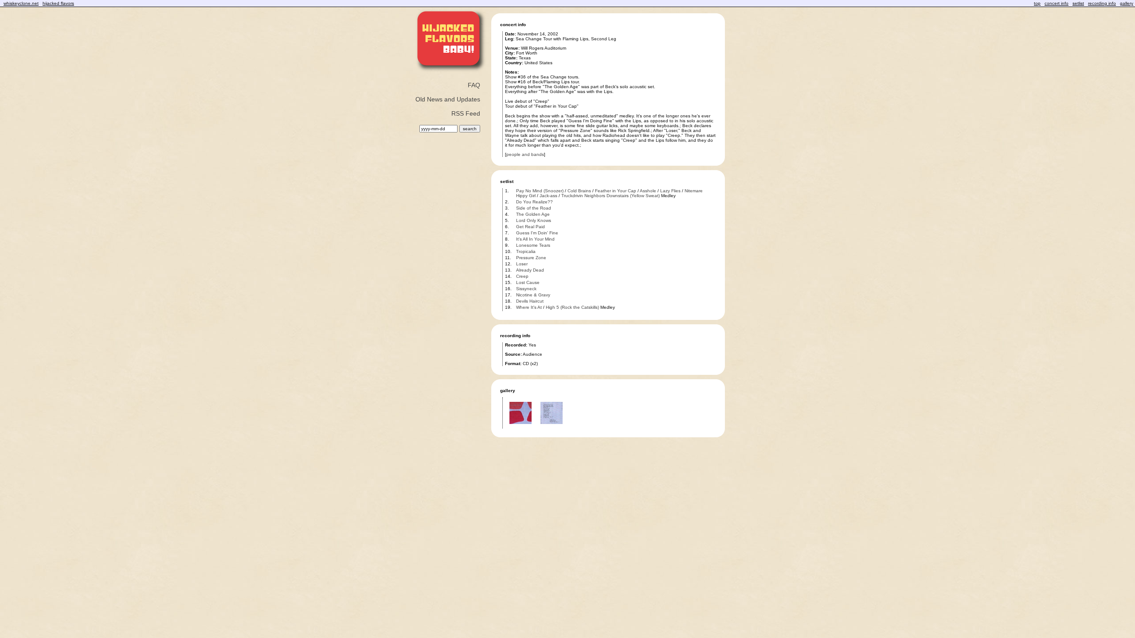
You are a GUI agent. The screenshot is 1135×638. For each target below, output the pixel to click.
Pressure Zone (531, 257)
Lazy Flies (670, 190)
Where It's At (529, 307)
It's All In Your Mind (535, 239)
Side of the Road (533, 208)
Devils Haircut (530, 301)
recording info (1102, 3)
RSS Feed (465, 113)
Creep (522, 276)
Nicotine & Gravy (533, 294)
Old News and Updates (447, 99)
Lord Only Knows (533, 220)
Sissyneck (526, 288)
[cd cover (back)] (551, 426)
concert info (1056, 3)
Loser (522, 263)
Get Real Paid (530, 226)
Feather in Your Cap (615, 190)
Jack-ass (548, 195)
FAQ (474, 85)
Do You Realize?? (534, 201)
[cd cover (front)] (520, 426)
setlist (1078, 3)
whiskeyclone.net (21, 3)
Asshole (648, 190)
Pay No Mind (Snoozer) (540, 190)
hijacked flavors (58, 3)
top (1037, 3)
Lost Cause (528, 282)
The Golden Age (533, 214)
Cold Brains (579, 190)
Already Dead (530, 270)
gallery (1126, 3)
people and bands (525, 154)
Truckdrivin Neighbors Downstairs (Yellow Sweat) (610, 195)
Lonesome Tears (533, 245)
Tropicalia (526, 251)
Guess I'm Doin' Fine (537, 232)
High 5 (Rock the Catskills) (572, 307)
